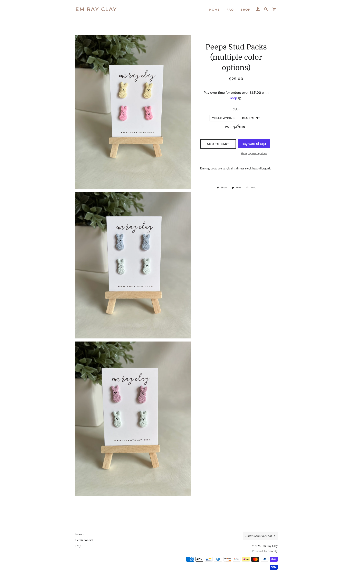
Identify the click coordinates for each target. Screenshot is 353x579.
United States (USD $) (258, 536)
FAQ (230, 9)
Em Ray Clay (96, 9)
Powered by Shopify (265, 551)
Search (79, 534)
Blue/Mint (251, 118)
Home (214, 9)
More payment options (254, 153)
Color (236, 109)
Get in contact (84, 540)
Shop (245, 9)
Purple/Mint (236, 126)
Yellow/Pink (223, 118)
